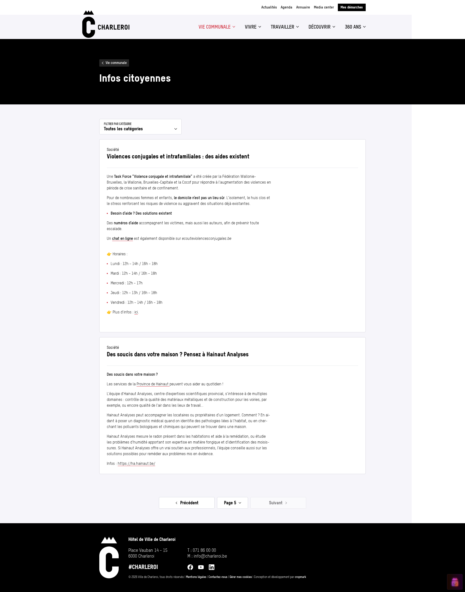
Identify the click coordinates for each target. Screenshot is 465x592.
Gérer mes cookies (241, 577)
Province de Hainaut (153, 384)
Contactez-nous (218, 577)
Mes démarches (352, 7)
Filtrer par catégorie (118, 124)
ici (136, 312)
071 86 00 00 (204, 550)
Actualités (269, 7)
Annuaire (303, 7)
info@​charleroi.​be (210, 556)
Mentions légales (196, 577)
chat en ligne (122, 238)
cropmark (300, 577)
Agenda (286, 7)
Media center (324, 7)
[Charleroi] (105, 24)
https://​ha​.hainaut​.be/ (136, 463)
